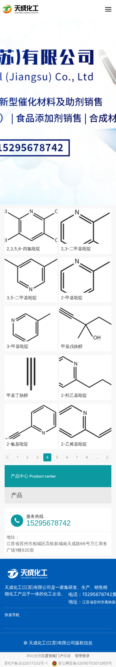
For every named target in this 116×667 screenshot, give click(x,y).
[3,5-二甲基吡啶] (31, 275)
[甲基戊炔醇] (85, 323)
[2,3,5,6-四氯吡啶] (31, 226)
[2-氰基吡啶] (31, 421)
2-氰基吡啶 (17, 444)
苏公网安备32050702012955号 (85, 663)
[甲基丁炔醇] (31, 372)
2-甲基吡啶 (72, 297)
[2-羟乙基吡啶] (85, 372)
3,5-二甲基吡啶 (21, 297)
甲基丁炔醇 (17, 395)
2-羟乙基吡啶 (74, 395)
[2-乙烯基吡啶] (85, 421)
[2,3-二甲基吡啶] (85, 226)
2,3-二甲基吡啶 (76, 248)
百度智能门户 (52, 655)
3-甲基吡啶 (17, 346)
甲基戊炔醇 (72, 346)
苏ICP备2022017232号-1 (26, 663)
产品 (16, 495)
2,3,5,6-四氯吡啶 (23, 248)
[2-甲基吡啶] (85, 275)
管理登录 (82, 655)
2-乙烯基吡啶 (74, 444)
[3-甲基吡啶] (31, 323)
